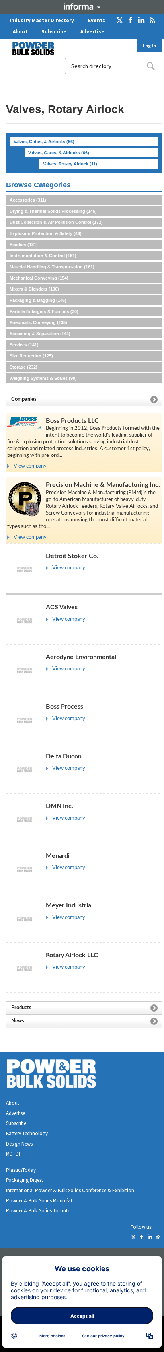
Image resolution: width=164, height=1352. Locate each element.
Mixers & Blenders (34, 289)
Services (24, 344)
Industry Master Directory (42, 20)
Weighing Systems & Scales (43, 378)
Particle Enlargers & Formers (44, 311)
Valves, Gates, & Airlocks (44, 141)
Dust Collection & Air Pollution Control (56, 222)
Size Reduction (31, 356)
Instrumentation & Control (43, 255)
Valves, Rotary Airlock (70, 163)
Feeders (24, 244)
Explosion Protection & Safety (46, 233)
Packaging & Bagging (38, 300)
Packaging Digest (24, 1180)
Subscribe (53, 31)
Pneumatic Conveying (38, 322)
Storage (23, 367)
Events (96, 20)
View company (30, 466)
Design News (19, 1143)
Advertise (92, 31)
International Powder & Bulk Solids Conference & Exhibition (70, 1190)
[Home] (28, 48)
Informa (82, 6)
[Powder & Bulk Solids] (61, 1075)
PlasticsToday (21, 1170)
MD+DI (13, 1153)
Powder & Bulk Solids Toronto (38, 1210)
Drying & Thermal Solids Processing (53, 211)
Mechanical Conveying (39, 278)
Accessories (28, 200)
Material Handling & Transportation (52, 266)
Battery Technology (27, 1133)
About (20, 31)
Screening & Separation (40, 333)
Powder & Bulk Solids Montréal (39, 1200)
